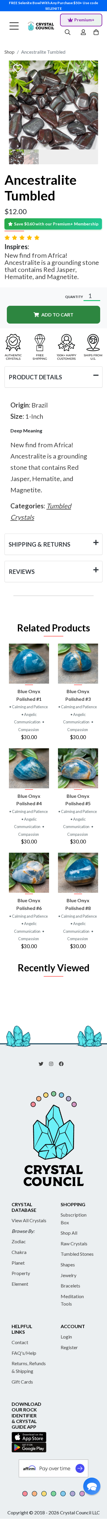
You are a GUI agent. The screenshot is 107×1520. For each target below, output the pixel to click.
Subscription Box (73, 1218)
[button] (91, 1486)
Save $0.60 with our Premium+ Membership (56, 223)
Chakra (19, 1252)
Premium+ (84, 19)
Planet (18, 1263)
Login (66, 1336)
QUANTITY (74, 297)
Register (69, 1347)
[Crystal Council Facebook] (63, 1063)
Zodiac (19, 1241)
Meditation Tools (72, 1300)
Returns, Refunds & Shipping (29, 1367)
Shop (9, 52)
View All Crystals (29, 1220)
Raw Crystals (74, 1243)
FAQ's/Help (24, 1353)
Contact (20, 1342)
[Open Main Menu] (14, 26)
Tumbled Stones (77, 1254)
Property (21, 1273)
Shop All (69, 1233)
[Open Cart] (96, 32)
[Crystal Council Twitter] (43, 1063)
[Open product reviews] (22, 237)
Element (20, 1284)
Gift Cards (22, 1381)
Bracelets (70, 1285)
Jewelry (68, 1275)
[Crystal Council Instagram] (53, 1063)
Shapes (68, 1264)
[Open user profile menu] (83, 32)
